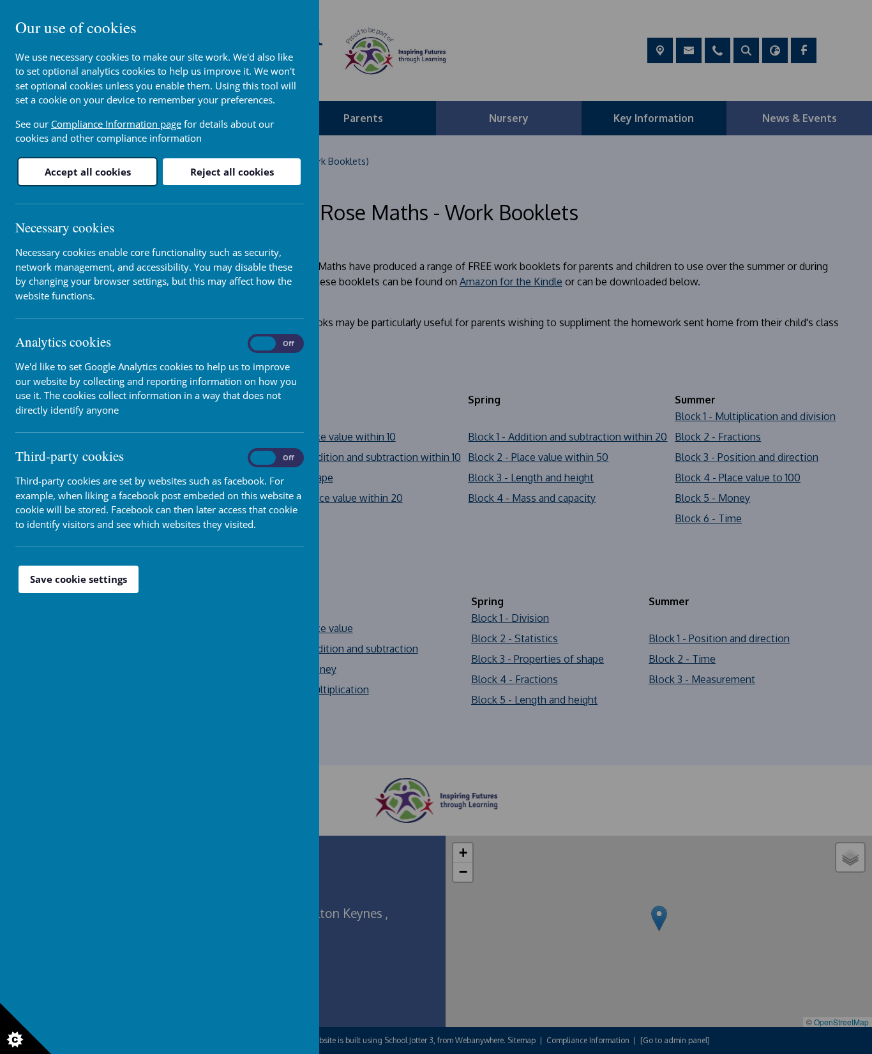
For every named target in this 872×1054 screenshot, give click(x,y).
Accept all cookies (88, 171)
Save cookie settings (78, 579)
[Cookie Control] (25, 1028)
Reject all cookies (232, 171)
